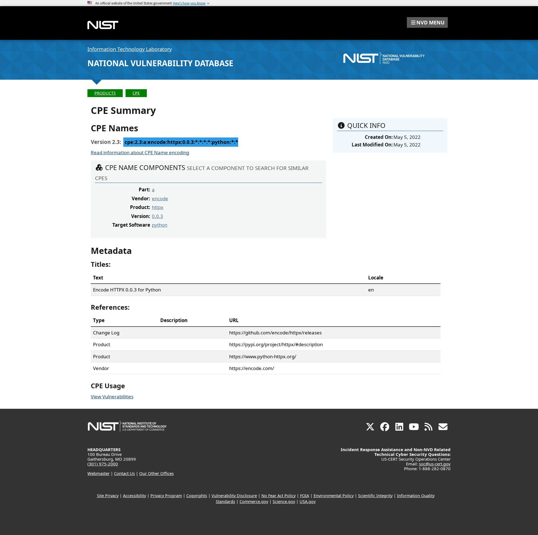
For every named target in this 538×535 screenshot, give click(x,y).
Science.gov (284, 501)
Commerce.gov (254, 501)
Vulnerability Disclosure (234, 495)
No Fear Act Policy (278, 495)
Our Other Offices (156, 473)
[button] (427, 22)
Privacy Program (166, 495)
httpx (157, 207)
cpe (136, 93)
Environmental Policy (334, 495)
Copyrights (196, 495)
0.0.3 (157, 216)
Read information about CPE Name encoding (140, 152)
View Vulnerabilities (112, 396)
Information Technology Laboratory (129, 49)
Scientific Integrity (375, 495)
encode (160, 198)
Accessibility (134, 495)
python (159, 225)
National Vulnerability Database (160, 63)
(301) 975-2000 (102, 464)
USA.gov (308, 501)
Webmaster (98, 473)
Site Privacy (108, 495)
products (105, 93)
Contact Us (124, 473)
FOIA (304, 495)
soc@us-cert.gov (435, 464)
